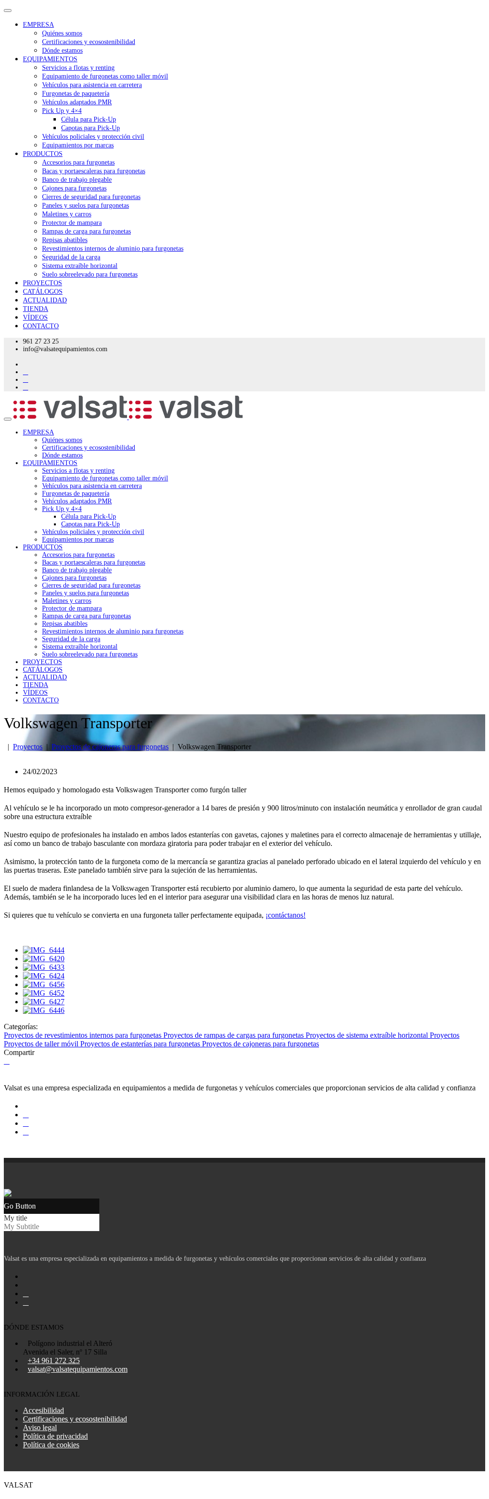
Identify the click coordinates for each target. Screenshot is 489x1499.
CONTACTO (41, 326)
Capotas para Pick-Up (90, 128)
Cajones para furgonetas (74, 188)
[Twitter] (7, 1061)
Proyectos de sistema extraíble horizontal (368, 1035)
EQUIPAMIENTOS (50, 59)
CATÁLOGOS (43, 291)
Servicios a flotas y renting (78, 67)
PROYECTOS (42, 283)
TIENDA (35, 308)
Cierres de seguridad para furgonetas (91, 196)
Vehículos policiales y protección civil (93, 136)
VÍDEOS (35, 317)
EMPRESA (38, 24)
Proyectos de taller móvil (42, 1044)
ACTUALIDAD (45, 300)
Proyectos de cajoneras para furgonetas (110, 747)
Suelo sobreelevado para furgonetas (90, 274)
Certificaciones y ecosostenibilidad (88, 41)
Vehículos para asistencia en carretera (92, 85)
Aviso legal (40, 1427)
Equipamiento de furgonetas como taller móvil (105, 76)
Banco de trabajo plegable (77, 179)
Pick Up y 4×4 (62, 110)
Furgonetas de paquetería (75, 93)
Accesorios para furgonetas (78, 162)
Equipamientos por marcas (78, 145)
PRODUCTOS (43, 153)
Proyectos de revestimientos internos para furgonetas (83, 1035)
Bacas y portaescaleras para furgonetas (93, 171)
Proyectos (28, 747)
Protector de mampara (72, 222)
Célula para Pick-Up (88, 119)
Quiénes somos (62, 33)
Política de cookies (51, 1445)
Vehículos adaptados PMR (77, 102)
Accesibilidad (43, 1410)
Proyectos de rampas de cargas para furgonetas (234, 1035)
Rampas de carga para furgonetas (86, 231)
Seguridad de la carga (71, 257)
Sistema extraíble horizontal (79, 265)
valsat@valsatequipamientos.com (78, 1369)
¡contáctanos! (286, 915)
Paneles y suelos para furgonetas (85, 205)
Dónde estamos (62, 50)
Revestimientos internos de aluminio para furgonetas (112, 248)
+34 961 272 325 (54, 1360)
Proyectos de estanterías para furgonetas (141, 1044)
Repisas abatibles (64, 240)
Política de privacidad (55, 1436)
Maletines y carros (66, 214)
